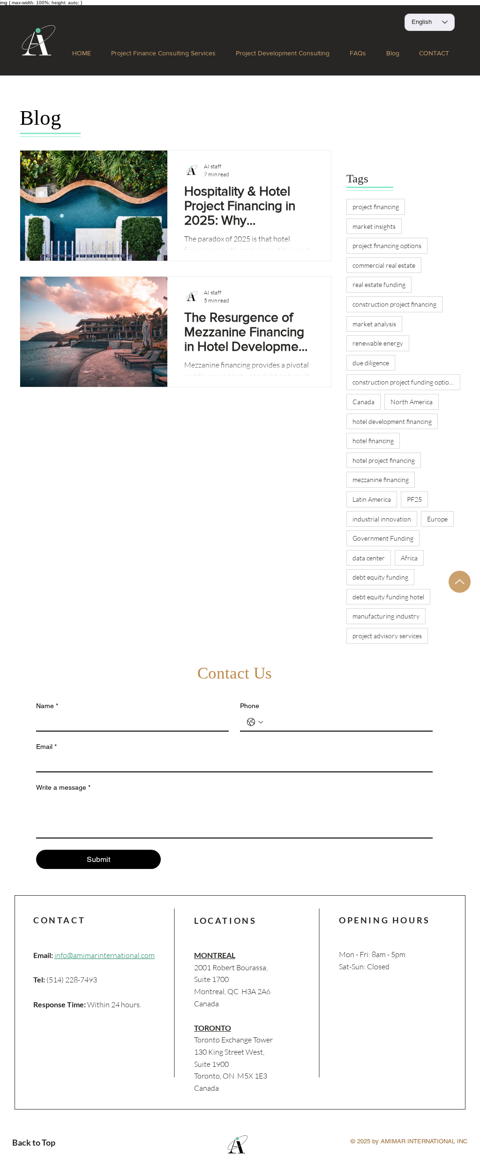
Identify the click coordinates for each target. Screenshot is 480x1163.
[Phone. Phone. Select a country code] (255, 722)
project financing (375, 207)
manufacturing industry (386, 616)
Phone (249, 706)
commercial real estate (383, 265)
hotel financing (373, 441)
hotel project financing (383, 460)
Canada (363, 402)
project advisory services (387, 636)
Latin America (371, 499)
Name (47, 706)
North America (411, 402)
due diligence (370, 363)
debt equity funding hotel (388, 597)
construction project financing (394, 304)
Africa (409, 558)
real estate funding (378, 284)
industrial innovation (381, 519)
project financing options (386, 245)
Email (46, 746)
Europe (437, 519)
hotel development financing (392, 421)
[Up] (460, 582)
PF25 (414, 499)
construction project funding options (404, 382)
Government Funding (382, 538)
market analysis (374, 324)
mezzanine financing (380, 479)
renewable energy (377, 343)
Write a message (63, 787)
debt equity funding (380, 577)
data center (368, 558)
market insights (374, 226)
